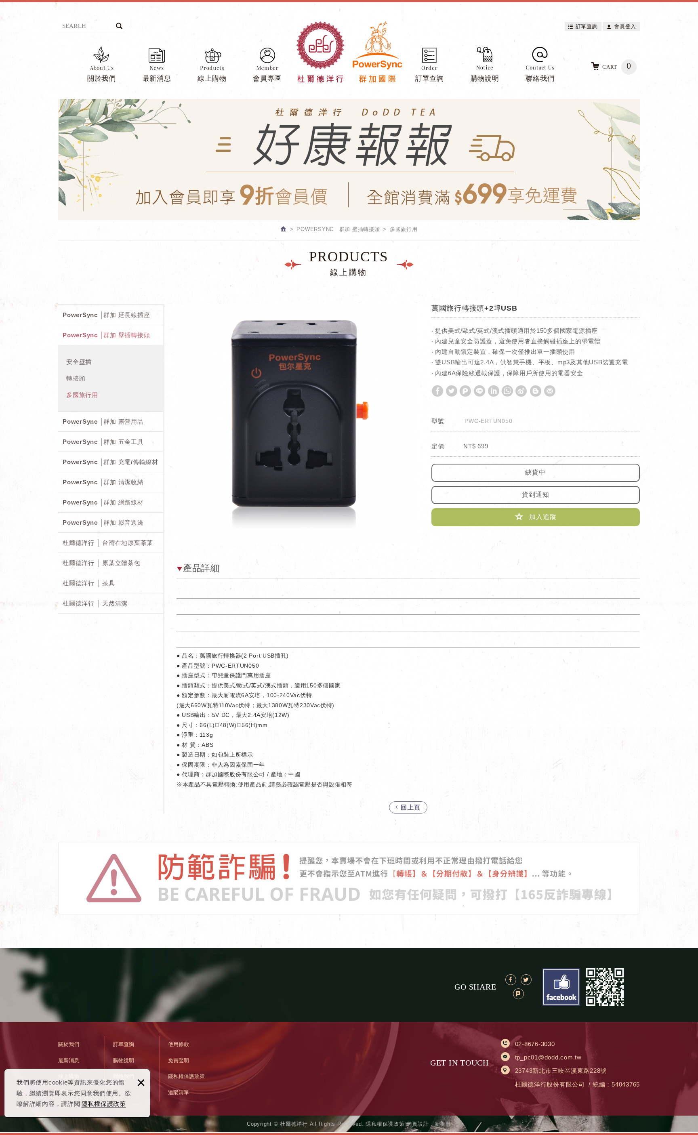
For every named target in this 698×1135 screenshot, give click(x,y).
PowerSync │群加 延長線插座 (106, 314)
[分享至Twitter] (452, 391)
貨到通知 (535, 494)
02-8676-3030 (535, 1043)
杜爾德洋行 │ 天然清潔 (95, 603)
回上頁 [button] (410, 807)
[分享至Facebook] (437, 391)
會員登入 (625, 26)
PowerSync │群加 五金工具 (103, 441)
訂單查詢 (587, 26)
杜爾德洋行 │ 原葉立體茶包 (102, 562)
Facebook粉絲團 (561, 987)
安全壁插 (79, 361)
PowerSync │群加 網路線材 (103, 502)
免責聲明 (178, 1060)
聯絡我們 (540, 78)
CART (616, 66)
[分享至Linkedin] (494, 391)
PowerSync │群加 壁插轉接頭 (106, 335)
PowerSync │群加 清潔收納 (103, 482)
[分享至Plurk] (465, 391)
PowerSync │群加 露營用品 (103, 421)
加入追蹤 (542, 516)
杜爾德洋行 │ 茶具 (89, 583)
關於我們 (101, 78)
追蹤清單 (178, 1092)
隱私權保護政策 (104, 1103)
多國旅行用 (82, 394)
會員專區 (267, 78)
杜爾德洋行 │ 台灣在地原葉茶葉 (108, 542)
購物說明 (485, 78)
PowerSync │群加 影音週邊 (103, 522)
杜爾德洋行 (349, 52)
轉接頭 (75, 378)
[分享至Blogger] (536, 391)
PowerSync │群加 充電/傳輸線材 (110, 461)
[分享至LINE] (479, 391)
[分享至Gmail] (550, 391)
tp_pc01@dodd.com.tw (548, 1057)
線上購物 (212, 78)
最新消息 (157, 78)
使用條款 (178, 1044)
